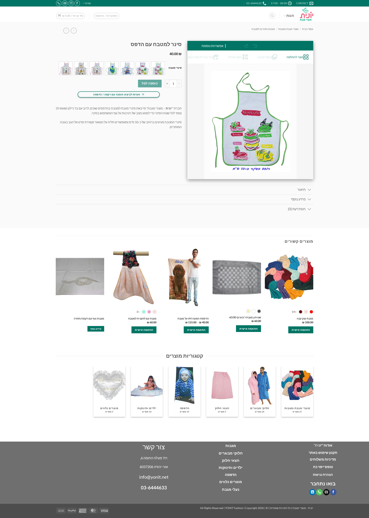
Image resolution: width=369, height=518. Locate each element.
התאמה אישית (301, 329)
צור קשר (154, 447)
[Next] (56, 295)
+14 (294, 311)
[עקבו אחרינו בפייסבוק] (77, 3)
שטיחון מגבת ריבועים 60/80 (245, 317)
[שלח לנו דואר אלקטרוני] (65, 3)
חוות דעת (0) (297, 209)
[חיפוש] (272, 16)
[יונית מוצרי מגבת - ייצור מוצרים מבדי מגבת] (306, 14)
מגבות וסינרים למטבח (263, 29)
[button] (106, 16)
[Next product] (74, 31)
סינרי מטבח (175, 68)
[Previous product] (66, 31)
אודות (88, 3)
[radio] (158, 68)
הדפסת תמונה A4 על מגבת (193, 318)
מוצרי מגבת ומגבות (288, 29)
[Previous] (313, 295)
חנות (290, 16)
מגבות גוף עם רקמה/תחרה (89, 318)
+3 (138, 311)
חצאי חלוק (230, 460)
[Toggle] (309, 190)
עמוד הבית (307, 29)
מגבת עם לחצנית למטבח (142, 318)
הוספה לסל (150, 83)
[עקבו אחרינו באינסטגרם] (71, 3)
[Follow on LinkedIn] (312, 492)
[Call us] (59, 3)
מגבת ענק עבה (305, 318)
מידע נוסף (298, 199)
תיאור (301, 190)
